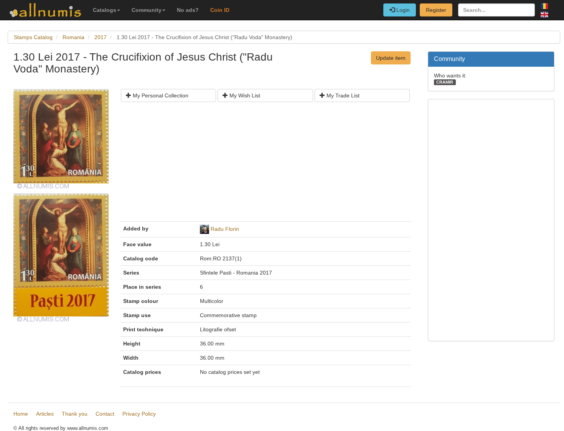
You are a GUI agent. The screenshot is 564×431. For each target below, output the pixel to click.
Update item (391, 58)
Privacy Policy (139, 414)
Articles (45, 414)
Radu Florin (225, 228)
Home (20, 414)
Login (402, 10)
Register (436, 10)
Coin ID (219, 10)
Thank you (74, 414)
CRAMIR (444, 82)
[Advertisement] (265, 164)
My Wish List (244, 95)
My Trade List (342, 95)
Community (147, 10)
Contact (105, 414)
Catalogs (104, 10)
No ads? (188, 10)
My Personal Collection (159, 95)
